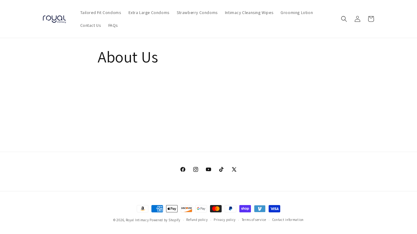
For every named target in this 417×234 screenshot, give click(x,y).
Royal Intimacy (137, 220)
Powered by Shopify (165, 220)
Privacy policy (225, 220)
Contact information (288, 220)
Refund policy (197, 220)
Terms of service (254, 220)
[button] (344, 19)
